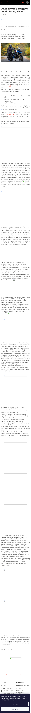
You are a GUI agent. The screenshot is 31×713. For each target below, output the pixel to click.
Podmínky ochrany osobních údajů (21, 691)
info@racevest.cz (8, 686)
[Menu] (27, 2)
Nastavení (15, 704)
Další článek (22, 675)
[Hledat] (19, 2)
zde (21, 700)
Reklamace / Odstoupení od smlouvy (22, 686)
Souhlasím (15, 709)
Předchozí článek (10, 675)
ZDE (10, 86)
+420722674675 (8, 688)
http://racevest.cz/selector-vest (10, 411)
